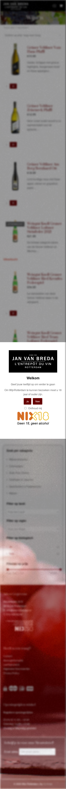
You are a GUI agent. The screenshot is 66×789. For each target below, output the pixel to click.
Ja (27, 401)
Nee (37, 401)
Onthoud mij (35, 408)
